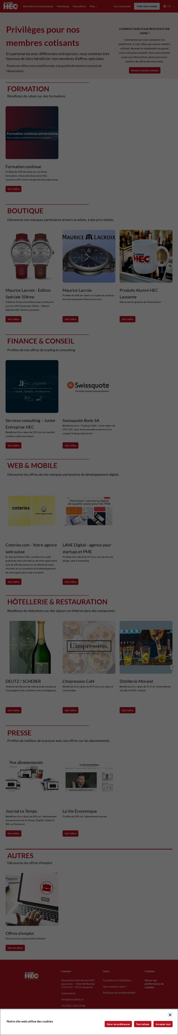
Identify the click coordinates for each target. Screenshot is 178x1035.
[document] (89, 1022)
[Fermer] (170, 1014)
